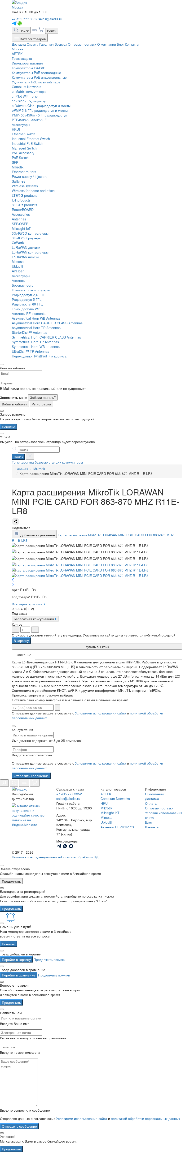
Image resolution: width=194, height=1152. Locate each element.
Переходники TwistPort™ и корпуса (39, 356)
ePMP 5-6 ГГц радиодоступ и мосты (40, 110)
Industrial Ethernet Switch (31, 138)
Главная (21, 468)
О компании (106, 44)
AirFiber (18, 271)
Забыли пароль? (43, 397)
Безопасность (22, 285)
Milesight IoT (21, 228)
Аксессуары (21, 124)
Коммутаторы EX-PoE (28, 67)
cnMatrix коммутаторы (29, 91)
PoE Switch (20, 157)
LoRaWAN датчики (26, 247)
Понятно (8, 426)
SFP (15, 162)
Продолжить (11, 881)
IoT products (21, 200)
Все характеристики (28, 604)
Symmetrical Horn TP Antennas (35, 342)
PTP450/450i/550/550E (29, 119)
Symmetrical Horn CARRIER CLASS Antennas (46, 337)
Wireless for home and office (33, 190)
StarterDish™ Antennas (29, 332)
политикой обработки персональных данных (145, 1118)
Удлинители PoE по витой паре (36, 82)
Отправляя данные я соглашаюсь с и (90, 1118)
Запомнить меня (13, 397)
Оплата (32, 44)
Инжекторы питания (27, 63)
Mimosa (18, 261)
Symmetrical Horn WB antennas (36, 346)
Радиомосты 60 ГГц (27, 304)
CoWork (18, 242)
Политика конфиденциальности (36, 857)
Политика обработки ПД (79, 857)
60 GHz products (24, 204)
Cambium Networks (26, 86)
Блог (120, 44)
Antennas (19, 219)
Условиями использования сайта (100, 713)
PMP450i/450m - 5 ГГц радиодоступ (39, 115)
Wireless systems (25, 186)
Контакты (132, 44)
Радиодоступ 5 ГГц (26, 299)
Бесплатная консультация (34, 618)
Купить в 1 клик (97, 646)
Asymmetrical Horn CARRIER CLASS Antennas (47, 323)
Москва (17, 7)
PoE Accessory (23, 152)
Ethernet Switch (23, 134)
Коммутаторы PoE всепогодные (36, 72)
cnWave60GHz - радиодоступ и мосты (41, 105)
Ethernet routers (24, 171)
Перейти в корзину (16, 959)
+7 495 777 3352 (24, 19)
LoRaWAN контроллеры (30, 252)
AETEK (17, 53)
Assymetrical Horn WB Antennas (36, 318)
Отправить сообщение (31, 775)
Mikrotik (17, 167)
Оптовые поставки (82, 44)
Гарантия (46, 44)
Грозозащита (22, 58)
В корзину (21, 640)
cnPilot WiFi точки (25, 96)
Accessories (21, 214)
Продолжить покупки (50, 959)
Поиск (23, 30)
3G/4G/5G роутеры (26, 238)
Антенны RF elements (28, 313)
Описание (23, 654)
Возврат (61, 44)
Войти (51, 30)
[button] (97, 580)
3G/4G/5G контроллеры (30, 233)
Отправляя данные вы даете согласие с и (87, 765)
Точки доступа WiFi (26, 308)
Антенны (18, 280)
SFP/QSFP (20, 223)
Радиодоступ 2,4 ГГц (28, 294)
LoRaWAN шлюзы (25, 256)
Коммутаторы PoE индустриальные (39, 77)
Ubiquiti (17, 266)
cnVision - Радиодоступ (30, 101)
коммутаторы (72, 462)
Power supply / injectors (29, 176)
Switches (18, 181)
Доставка (19, 44)
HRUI (16, 129)
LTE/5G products (24, 195)
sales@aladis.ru (50, 19)
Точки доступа (23, 462)
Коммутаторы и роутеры (31, 290)
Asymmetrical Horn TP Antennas (36, 327)
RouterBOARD (23, 209)
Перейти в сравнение (18, 975)
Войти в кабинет (14, 404)
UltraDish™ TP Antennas (30, 351)
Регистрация (41, 404)
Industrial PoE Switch (27, 143)
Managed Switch (24, 148)
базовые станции (48, 462)
